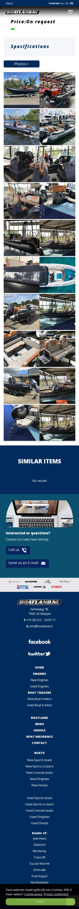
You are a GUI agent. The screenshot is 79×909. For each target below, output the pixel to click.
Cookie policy (33, 894)
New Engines (39, 680)
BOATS (39, 753)
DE (67, 3)
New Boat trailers (39, 699)
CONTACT (39, 743)
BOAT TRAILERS (39, 693)
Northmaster (39, 882)
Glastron (40, 845)
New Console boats (39, 773)
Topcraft (39, 857)
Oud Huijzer (39, 876)
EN (71, 3)
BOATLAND (39, 718)
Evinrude (39, 870)
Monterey (39, 851)
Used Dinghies (40, 817)
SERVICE (40, 730)
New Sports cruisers (39, 766)
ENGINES (39, 674)
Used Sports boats (39, 798)
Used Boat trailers (39, 705)
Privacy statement (56, 894)
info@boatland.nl (41, 626)
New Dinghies (39, 779)
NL (62, 3)
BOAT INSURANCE (39, 737)
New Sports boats (39, 760)
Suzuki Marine (39, 863)
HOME (39, 667)
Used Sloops (39, 823)
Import (9, 3)
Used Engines (39, 686)
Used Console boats (39, 810)
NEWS (39, 724)
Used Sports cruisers (39, 804)
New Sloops (39, 785)
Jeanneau (39, 838)
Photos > (21, 64)
